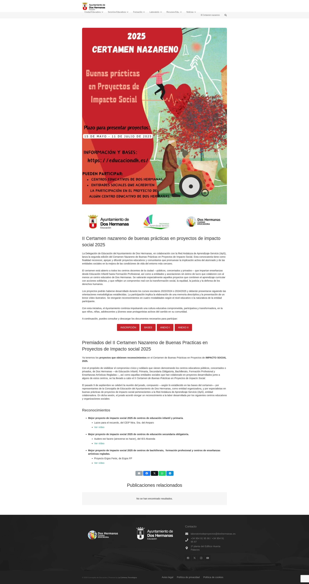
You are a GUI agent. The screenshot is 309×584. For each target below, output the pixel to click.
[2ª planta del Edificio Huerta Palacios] (188, 548)
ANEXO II (183, 327)
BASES (148, 327)
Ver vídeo (99, 427)
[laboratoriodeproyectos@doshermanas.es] (188, 533)
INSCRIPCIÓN (128, 327)
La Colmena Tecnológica (127, 577)
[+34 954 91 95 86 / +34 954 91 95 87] (188, 540)
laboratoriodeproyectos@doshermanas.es (213, 533)
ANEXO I (165, 327)
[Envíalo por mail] (139, 473)
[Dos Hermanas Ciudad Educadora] (103, 535)
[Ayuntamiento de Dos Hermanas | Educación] (93, 6)
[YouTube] (208, 558)
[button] (225, 15)
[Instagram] (201, 558)
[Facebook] (188, 558)
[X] (195, 558)
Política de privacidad (188, 577)
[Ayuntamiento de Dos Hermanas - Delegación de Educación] (154, 534)
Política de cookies (213, 577)
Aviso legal (167, 577)
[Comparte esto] (146, 473)
